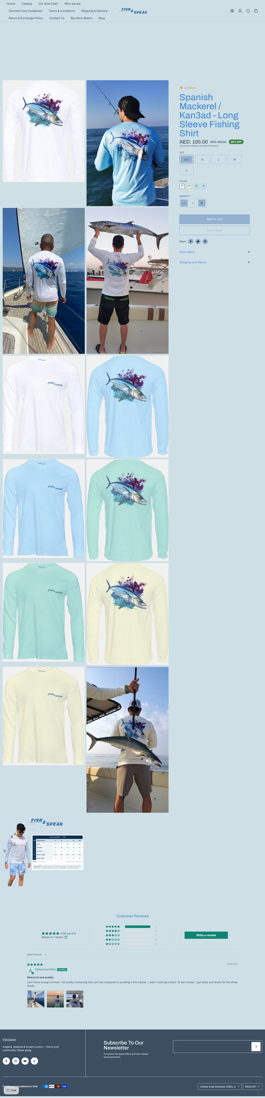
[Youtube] (25, 1061)
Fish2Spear (9, 1039)
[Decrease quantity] (184, 203)
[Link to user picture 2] (55, 999)
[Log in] (240, 10)
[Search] (248, 10)
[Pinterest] (205, 241)
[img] (35, 964)
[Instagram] (15, 1061)
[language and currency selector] (232, 10)
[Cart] (256, 10)
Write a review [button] (206, 935)
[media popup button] (78, 178)
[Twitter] (198, 241)
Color (183, 181)
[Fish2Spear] (132, 11)
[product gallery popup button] (162, 202)
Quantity (185, 196)
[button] (113, 926)
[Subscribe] (256, 1046)
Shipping (194, 146)
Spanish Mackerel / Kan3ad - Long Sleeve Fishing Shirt (209, 115)
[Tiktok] (34, 1061)
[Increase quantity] (201, 203)
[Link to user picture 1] (36, 999)
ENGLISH (250, 1086)
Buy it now (214, 230)
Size (181, 152)
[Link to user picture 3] (74, 999)
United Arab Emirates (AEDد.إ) (217, 1086)
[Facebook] (190, 241)
